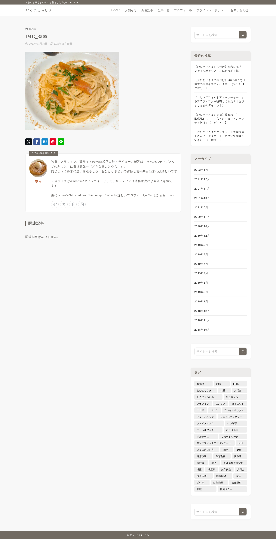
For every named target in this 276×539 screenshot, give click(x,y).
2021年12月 (202, 179)
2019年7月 (201, 245)
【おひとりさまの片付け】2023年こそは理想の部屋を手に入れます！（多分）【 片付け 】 (220, 84)
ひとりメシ (232, 397)
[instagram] (82, 204)
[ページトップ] (267, 530)
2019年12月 (202, 235)
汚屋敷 (211, 469)
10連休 (200, 384)
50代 (218, 384)
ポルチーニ (203, 436)
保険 (225, 449)
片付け (240, 469)
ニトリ (200, 410)
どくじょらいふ (39, 10)
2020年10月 (202, 226)
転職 (199, 489)
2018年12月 (202, 311)
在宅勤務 (220, 456)
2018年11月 (202, 320)
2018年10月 (202, 329)
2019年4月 (201, 273)
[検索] (243, 35)
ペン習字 (232, 423)
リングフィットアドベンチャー (214, 443)
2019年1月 (201, 301)
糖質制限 (221, 476)
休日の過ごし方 (205, 449)
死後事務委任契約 (233, 463)
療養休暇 (202, 476)
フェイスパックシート (232, 416)
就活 (213, 463)
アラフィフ (203, 403)
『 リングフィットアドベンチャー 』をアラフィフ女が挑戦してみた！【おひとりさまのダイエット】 (219, 101)
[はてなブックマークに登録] (44, 141)
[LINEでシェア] (61, 141)
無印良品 (226, 469)
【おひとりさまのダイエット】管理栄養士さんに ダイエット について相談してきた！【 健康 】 (219, 136)
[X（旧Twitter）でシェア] (28, 141)
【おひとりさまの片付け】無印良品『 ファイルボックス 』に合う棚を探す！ (219, 68)
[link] (55, 204)
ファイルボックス (234, 410)
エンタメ (220, 403)
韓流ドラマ (226, 489)
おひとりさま (204, 390)
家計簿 (200, 463)
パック (214, 410)
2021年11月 (202, 188)
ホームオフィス (205, 430)
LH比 (236, 384)
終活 (238, 476)
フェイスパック (205, 416)
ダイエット (238, 403)
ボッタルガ (232, 430)
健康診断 (202, 456)
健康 (239, 449)
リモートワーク (229, 436)
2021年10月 (202, 198)
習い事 (200, 482)
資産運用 (236, 482)
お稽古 (237, 390)
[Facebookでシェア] (36, 141)
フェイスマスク (205, 423)
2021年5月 (201, 207)
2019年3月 (201, 282)
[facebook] (73, 204)
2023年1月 (201, 170)
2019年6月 (201, 254)
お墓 (222, 390)
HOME (32, 28)
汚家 (199, 469)
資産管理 (218, 482)
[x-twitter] (64, 204)
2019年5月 (201, 264)
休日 (240, 443)
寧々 (38, 181)
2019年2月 (201, 292)
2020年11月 (202, 217)
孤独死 (237, 456)
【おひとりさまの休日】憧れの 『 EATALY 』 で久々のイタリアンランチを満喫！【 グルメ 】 (219, 118)
